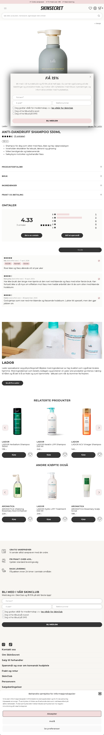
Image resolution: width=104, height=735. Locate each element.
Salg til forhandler (12, 660)
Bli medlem (52, 624)
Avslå (52, 721)
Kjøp (14, 455)
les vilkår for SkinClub (52, 612)
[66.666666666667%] (69, 218)
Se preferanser (52, 728)
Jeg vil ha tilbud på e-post (17, 615)
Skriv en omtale (31, 235)
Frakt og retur (10, 671)
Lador (4, 126)
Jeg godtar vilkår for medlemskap (21, 612)
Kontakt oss (9, 649)
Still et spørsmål (72, 235)
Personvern (8, 681)
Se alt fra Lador (95, 126)
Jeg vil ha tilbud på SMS (16, 617)
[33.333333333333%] (63, 214)
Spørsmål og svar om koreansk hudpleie (25, 665)
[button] (100, 693)
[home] (52, 8)
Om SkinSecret (11, 655)
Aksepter (52, 714)
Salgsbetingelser (12, 687)
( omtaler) (19, 136)
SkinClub (7, 676)
